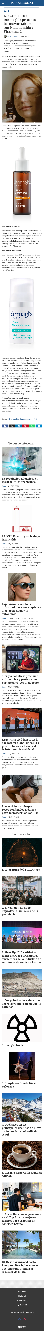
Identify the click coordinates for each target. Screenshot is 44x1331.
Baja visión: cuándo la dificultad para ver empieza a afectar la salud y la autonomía (22, 609)
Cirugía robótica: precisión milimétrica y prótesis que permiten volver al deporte (20, 679)
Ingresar (23, 1305)
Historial (22, 1296)
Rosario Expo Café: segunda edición (22, 1174)
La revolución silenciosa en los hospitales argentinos (20, 480)
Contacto (22, 1291)
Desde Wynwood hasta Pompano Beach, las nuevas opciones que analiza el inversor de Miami (20, 1267)
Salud (6, 11)
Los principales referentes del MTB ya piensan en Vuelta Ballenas (21, 1004)
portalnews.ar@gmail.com (22, 1312)
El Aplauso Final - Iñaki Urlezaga (19, 1084)
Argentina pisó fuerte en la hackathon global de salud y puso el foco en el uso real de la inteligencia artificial (21, 744)
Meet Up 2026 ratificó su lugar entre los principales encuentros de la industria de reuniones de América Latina (21, 957)
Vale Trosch (12, 36)
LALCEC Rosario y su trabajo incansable (21, 537)
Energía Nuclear (16, 1045)
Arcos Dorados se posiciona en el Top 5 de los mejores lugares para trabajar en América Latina (21, 1219)
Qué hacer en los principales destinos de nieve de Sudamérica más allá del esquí (21, 1129)
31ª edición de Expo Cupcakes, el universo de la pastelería (20, 911)
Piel (35, 419)
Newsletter (22, 1300)
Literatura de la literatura (22, 869)
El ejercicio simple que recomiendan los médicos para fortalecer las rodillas (20, 810)
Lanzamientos (26, 419)
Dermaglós (14, 419)
